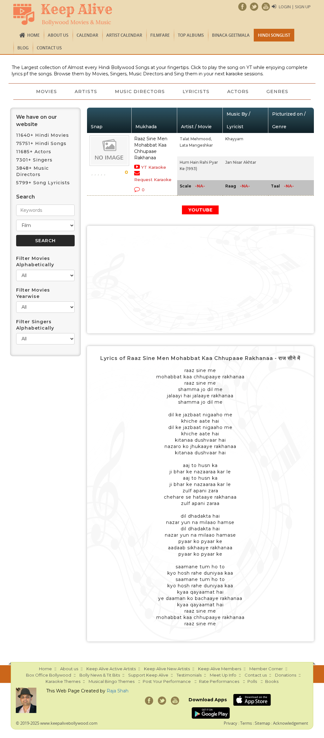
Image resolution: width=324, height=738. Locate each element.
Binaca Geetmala (231, 35)
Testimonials (189, 675)
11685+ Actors (33, 152)
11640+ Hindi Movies (42, 135)
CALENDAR (87, 35)
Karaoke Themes (63, 681)
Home (33, 35)
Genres (277, 91)
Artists (86, 91)
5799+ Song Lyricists (43, 183)
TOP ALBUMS (191, 35)
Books (271, 681)
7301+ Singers (34, 160)
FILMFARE (160, 35)
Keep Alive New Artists (167, 668)
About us (58, 35)
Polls (252, 681)
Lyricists (196, 91)
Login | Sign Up (295, 6)
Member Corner (266, 668)
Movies (46, 91)
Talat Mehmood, (196, 138)
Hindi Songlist (274, 35)
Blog (22, 48)
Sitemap (262, 723)
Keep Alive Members (219, 668)
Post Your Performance (167, 681)
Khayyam (234, 138)
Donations (285, 675)
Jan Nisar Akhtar (240, 162)
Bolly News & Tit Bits (99, 675)
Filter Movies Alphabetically (35, 261)
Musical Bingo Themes (111, 681)
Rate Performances (219, 681)
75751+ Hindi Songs (41, 143)
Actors (238, 91)
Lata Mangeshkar (196, 145)
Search (25, 197)
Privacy (230, 723)
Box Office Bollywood (48, 675)
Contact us (49, 48)
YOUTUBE (200, 210)
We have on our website (36, 120)
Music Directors (140, 91)
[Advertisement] (200, 279)
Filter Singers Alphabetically (35, 325)
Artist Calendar (124, 35)
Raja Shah (117, 691)
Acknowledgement (290, 723)
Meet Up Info (223, 675)
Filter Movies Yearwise (33, 293)
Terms (246, 723)
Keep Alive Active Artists (111, 668)
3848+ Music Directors (32, 171)
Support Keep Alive (148, 675)
